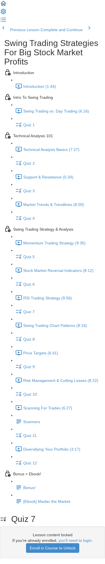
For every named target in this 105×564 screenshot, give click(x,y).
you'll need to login (75, 540)
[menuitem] (3, 13)
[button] (3, 5)
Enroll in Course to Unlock (53, 548)
